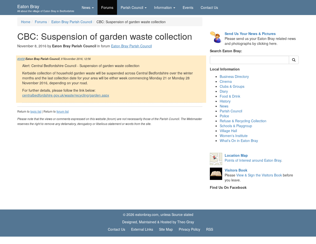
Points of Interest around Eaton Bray (253, 160)
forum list (63, 111)
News (224, 106)
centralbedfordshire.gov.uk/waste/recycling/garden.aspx (65, 95)
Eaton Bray (45, 7)
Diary (224, 91)
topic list (35, 111)
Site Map (166, 229)
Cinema (226, 81)
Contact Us (209, 7)
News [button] (86, 7)
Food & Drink (230, 96)
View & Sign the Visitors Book (259, 175)
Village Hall (228, 130)
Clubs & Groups (232, 86)
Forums (107, 7)
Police (224, 115)
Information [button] (163, 7)
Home (25, 21)
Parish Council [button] (132, 7)
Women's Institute (234, 135)
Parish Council (231, 110)
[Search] (294, 60)
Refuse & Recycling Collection (243, 120)
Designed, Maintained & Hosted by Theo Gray (158, 221)
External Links (142, 229)
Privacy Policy (189, 229)
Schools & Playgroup (236, 125)
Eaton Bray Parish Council (71, 21)
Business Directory (234, 76)
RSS (209, 229)
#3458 (21, 59)
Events (188, 7)
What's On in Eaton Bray (239, 140)
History (225, 101)
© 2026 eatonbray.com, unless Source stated (158, 214)
